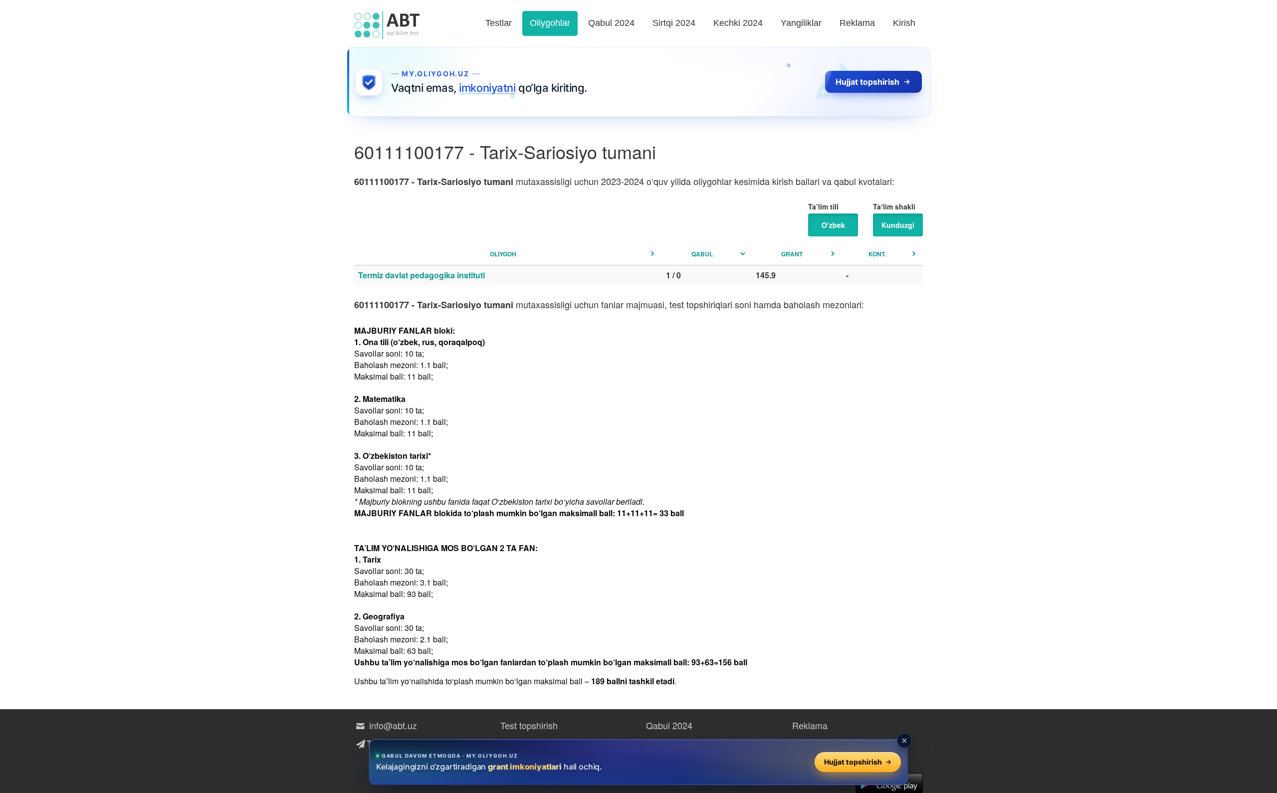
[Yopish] (904, 740)
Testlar (498, 23)
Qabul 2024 (611, 23)
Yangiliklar (801, 23)
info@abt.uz (392, 725)
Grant (792, 253)
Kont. (877, 253)
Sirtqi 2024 (673, 23)
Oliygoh (503, 253)
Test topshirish (529, 725)
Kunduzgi (897, 225)
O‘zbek (833, 225)
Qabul (702, 253)
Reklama (857, 23)
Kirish (904, 23)
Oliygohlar (550, 23)
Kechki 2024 (738, 23)
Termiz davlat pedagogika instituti (421, 275)
